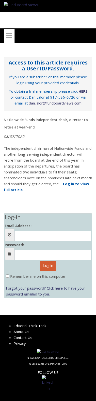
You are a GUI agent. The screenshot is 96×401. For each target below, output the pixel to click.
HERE (83, 91)
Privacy (20, 343)
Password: (14, 244)
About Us (21, 331)
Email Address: (18, 225)
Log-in (48, 265)
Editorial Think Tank (30, 325)
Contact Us (23, 337)
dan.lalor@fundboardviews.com (55, 103)
